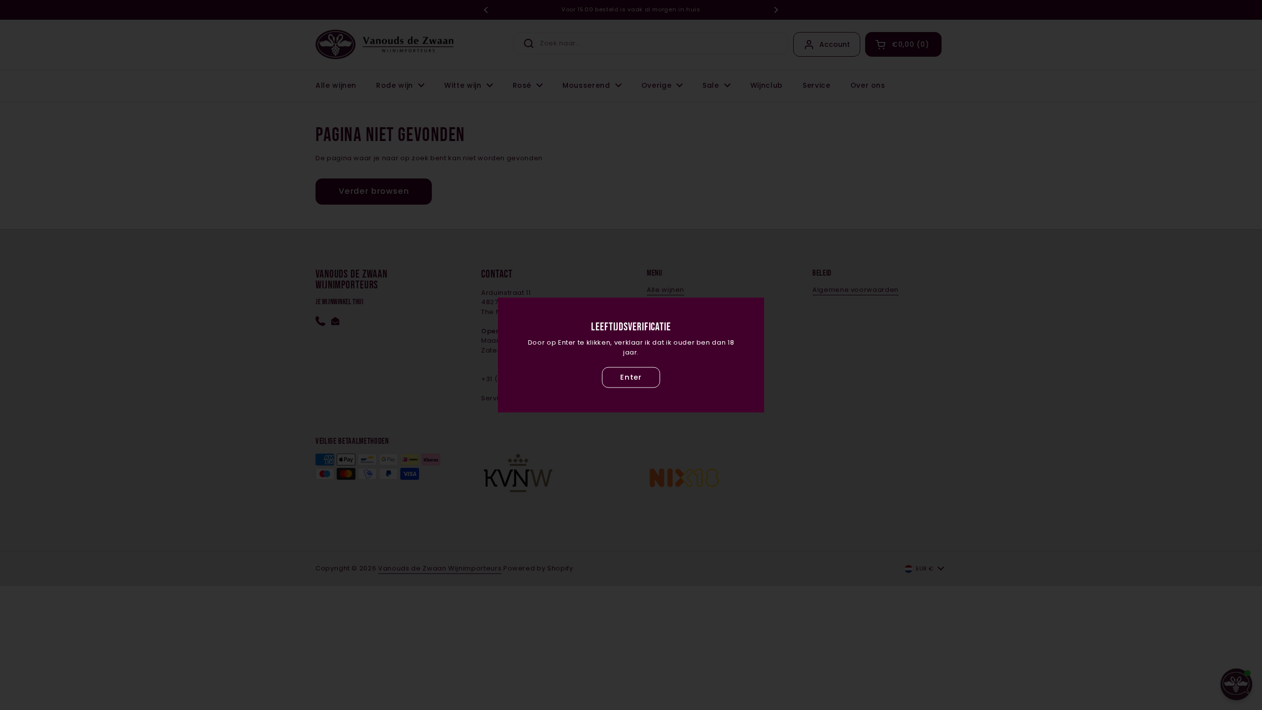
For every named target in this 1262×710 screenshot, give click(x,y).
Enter (631, 377)
